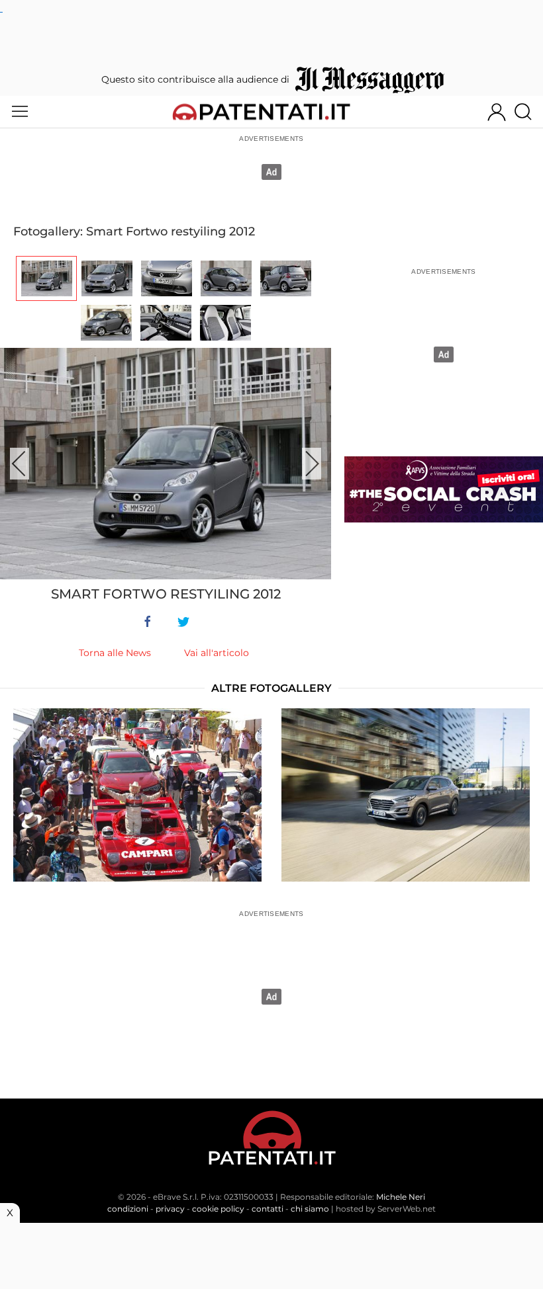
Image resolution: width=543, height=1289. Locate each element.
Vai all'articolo (216, 653)
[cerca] (528, 112)
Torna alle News (115, 653)
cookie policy (218, 1209)
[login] (497, 112)
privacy (170, 1209)
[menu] (20, 112)
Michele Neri (400, 1197)
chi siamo (310, 1209)
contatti (267, 1209)
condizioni (127, 1209)
